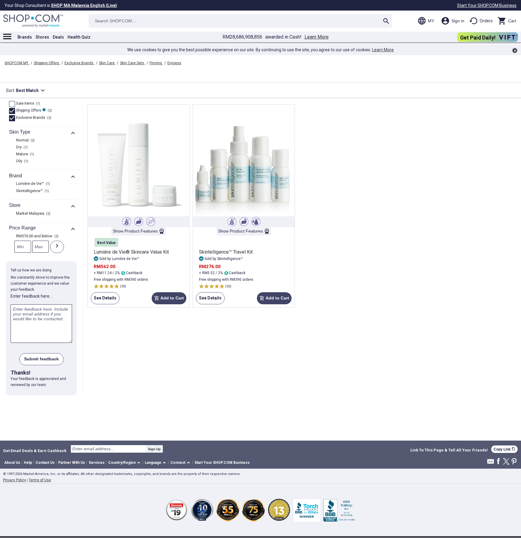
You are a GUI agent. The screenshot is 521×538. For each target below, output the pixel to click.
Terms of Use (40, 480)
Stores (42, 37)
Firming (156, 63)
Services (97, 462)
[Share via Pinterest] (514, 462)
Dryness (174, 63)
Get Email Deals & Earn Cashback (34, 450)
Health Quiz (79, 37)
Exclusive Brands (79, 63)
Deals (58, 37)
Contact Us (45, 462)
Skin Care (107, 63)
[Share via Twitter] (506, 462)
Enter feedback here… (31, 296)
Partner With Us (71, 462)
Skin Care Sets (132, 63)
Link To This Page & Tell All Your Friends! (449, 450)
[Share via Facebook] (498, 461)
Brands (24, 37)
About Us (12, 462)
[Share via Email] (490, 463)
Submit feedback (41, 358)
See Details (103, 300)
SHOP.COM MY (17, 63)
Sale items (27, 103)
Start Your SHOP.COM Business (486, 5)
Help (28, 462)
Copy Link (504, 449)
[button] (125, 462)
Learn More (317, 37)
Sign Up (154, 449)
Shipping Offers (47, 63)
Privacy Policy (14, 480)
